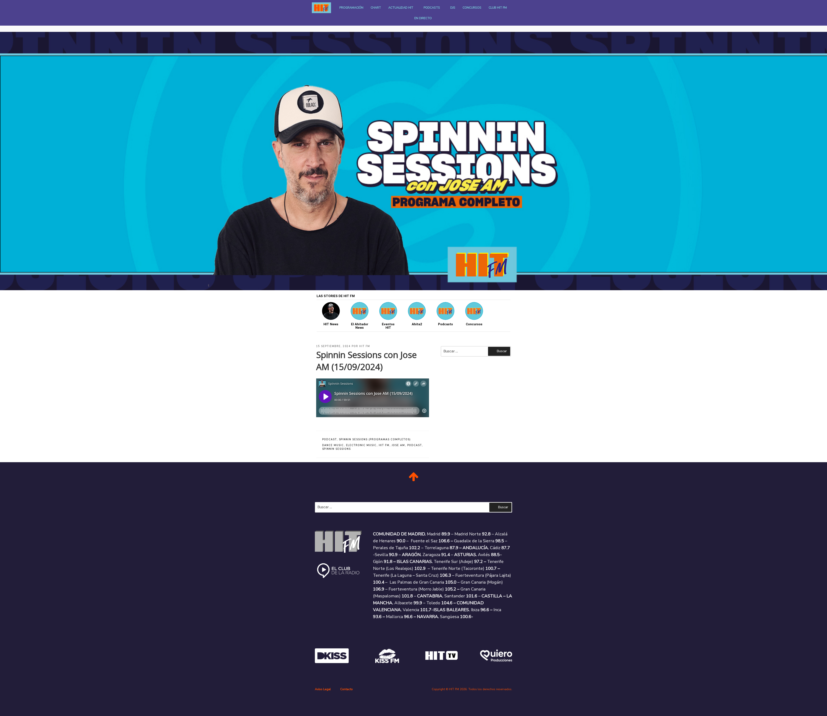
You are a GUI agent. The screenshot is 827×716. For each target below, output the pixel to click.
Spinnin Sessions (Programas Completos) (375, 439)
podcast (414, 445)
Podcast (329, 439)
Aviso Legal (323, 689)
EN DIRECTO (423, 18)
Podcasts (432, 8)
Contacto (346, 689)
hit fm (384, 445)
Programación (351, 8)
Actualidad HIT (400, 8)
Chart (376, 8)
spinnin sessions (336, 449)
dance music (333, 445)
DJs (452, 8)
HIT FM (364, 346)
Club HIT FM (498, 8)
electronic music (361, 445)
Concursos (472, 8)
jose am (398, 445)
